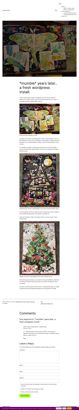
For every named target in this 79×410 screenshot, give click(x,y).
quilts (24, 301)
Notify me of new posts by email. (29, 392)
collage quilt (43, 303)
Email (21, 371)
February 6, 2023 (27, 328)
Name (21, 365)
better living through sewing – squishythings (35, 326)
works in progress (30, 301)
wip (52, 303)
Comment (22, 350)
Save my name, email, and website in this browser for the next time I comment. (39, 385)
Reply (24, 338)
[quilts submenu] (64, 6)
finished (48, 303)
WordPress (74, 406)
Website (21, 378)
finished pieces (19, 301)
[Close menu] (60, 4)
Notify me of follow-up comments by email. (32, 389)
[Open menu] (56, 10)
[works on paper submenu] (69, 11)
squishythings (6, 10)
